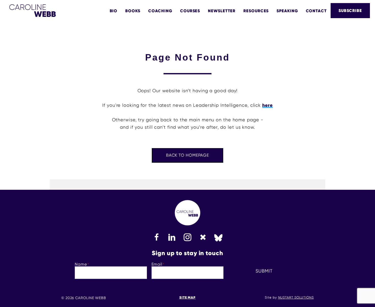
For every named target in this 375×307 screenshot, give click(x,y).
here (267, 105)
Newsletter (221, 10)
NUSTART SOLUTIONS (296, 297)
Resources (256, 10)
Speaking (287, 10)
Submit (264, 271)
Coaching (160, 10)
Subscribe (350, 10)
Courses (190, 10)
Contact (316, 10)
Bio (114, 10)
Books (132, 10)
